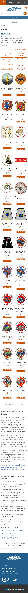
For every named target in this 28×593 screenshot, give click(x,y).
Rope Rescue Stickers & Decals (12, 530)
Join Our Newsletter (10, 574)
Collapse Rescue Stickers (10, 537)
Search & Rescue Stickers (10, 539)
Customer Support (9, 568)
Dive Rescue (10, 467)
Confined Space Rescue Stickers (12, 532)
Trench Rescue (19, 467)
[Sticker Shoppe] (14, 8)
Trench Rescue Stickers (9, 535)
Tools (4, 565)
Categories (4, 29)
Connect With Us (8, 571)
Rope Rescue (11, 465)
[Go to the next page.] (21, 404)
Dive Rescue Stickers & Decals (11, 533)
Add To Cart (7, 95)
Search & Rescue (20, 469)
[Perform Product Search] (25, 13)
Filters (3, 25)
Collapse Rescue (6, 469)
